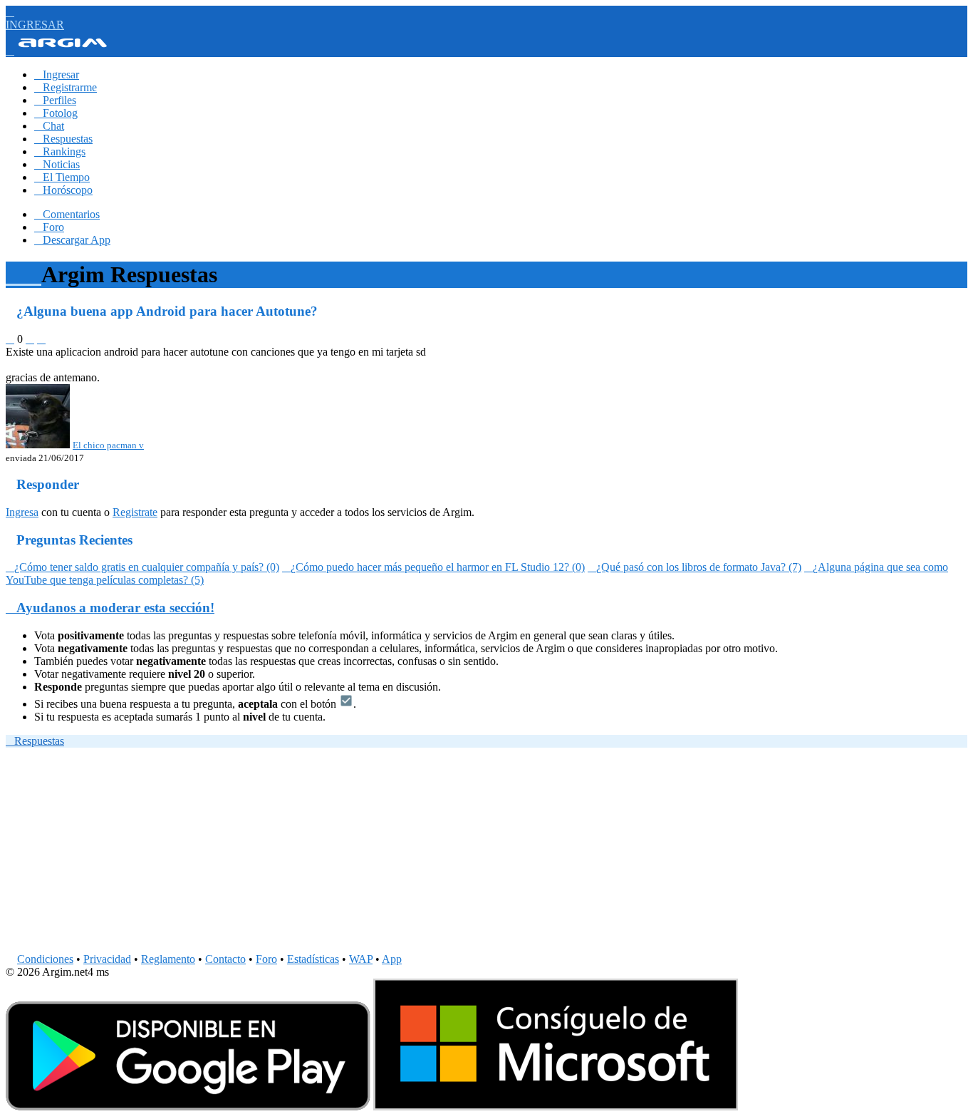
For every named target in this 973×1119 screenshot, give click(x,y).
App (392, 959)
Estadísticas (313, 959)
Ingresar (56, 74)
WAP (361, 959)
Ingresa (22, 512)
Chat (49, 126)
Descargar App (72, 240)
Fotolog (56, 113)
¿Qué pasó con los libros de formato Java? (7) (694, 567)
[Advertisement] (433, 853)
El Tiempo (62, 177)
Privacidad (107, 959)
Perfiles (55, 100)
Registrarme (65, 87)
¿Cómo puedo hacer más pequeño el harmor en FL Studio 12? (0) (433, 567)
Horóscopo (63, 190)
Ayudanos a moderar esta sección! (110, 607)
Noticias (57, 164)
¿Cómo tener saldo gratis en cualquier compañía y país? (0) (142, 567)
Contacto (225, 959)
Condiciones (45, 959)
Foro (49, 227)
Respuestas (63, 139)
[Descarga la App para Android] (188, 1106)
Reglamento (168, 959)
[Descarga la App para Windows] (555, 1106)
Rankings (59, 151)
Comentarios (67, 214)
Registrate (135, 512)
